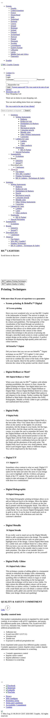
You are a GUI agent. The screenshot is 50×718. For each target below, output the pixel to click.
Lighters (23, 141)
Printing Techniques (23, 176)
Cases (22, 143)
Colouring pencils (27, 130)
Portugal (14, 21)
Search (27, 110)
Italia (12, 17)
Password (40, 79)
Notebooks (20, 148)
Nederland (15, 19)
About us (14, 169)
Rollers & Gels (26, 121)
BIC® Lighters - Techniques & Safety (30, 178)
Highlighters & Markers (29, 124)
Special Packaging (23, 152)
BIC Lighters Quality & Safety (13, 284)
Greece (13, 24)
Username (10, 79)
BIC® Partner (25, 150)
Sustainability (16, 154)
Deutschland (15, 15)
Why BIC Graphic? (23, 174)
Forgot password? (19, 87)
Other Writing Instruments (30, 134)
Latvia (13, 52)
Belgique (14, 28)
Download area (12, 232)
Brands (8, 226)
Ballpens (23, 119)
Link (3, 610)
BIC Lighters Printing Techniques (14, 281)
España (13, 8)
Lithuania (14, 50)
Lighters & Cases (22, 139)
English (9, 60)
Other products (26, 145)
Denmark (14, 41)
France (13, 13)
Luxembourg (16, 45)
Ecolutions (20, 156)
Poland (13, 39)
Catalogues (20, 167)
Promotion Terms (12, 701)
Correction (24, 137)
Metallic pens (25, 132)
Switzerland (15, 34)
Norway (14, 37)
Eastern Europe (16, 48)
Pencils (23, 126)
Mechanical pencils (27, 128)
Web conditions (12, 698)
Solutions (14, 115)
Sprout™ (19, 163)
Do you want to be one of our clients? (20, 106)
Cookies (9, 707)
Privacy (9, 696)
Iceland (13, 30)
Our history (20, 172)
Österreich (15, 56)
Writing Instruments (23, 117)
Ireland (13, 26)
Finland (14, 32)
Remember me (13, 85)
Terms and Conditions (14, 703)
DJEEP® (19, 161)
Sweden (14, 43)
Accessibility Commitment (16, 705)
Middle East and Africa (19, 54)
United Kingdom (17, 10)
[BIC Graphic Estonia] (10, 65)
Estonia (9, 6)
